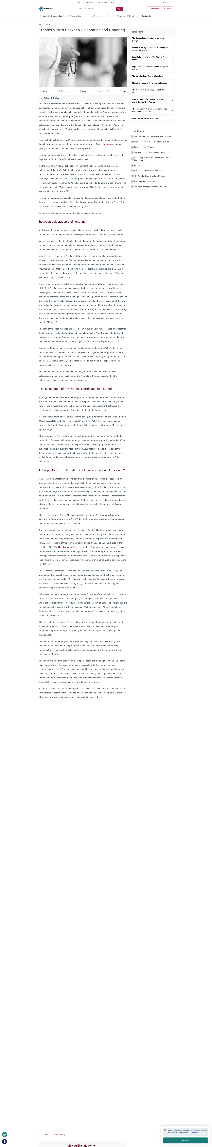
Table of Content (52, 98)
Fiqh (109, 16)
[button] (102, 91)
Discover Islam (56, 16)
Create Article (154, 9)
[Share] (4, 1134)
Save (45, 91)
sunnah (107, 144)
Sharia (96, 16)
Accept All (185, 1140)
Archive (122, 16)
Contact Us (146, 16)
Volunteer (167, 9)
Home (44, 16)
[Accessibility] (168, 2)
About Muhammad (78, 16)
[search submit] (119, 9)
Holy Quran (133, 16)
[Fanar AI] (4, 1141)
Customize (194, 1133)
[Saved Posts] (171, 2)
